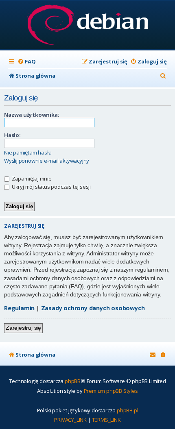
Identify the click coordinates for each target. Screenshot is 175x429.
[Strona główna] (87, 25)
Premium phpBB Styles (111, 390)
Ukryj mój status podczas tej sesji (51, 186)
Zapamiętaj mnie (31, 178)
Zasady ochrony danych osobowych (93, 308)
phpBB (73, 381)
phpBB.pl (127, 410)
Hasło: (12, 135)
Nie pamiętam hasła (27, 152)
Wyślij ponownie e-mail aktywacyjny (46, 160)
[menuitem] (26, 62)
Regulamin (19, 308)
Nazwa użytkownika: (31, 114)
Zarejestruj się (23, 327)
